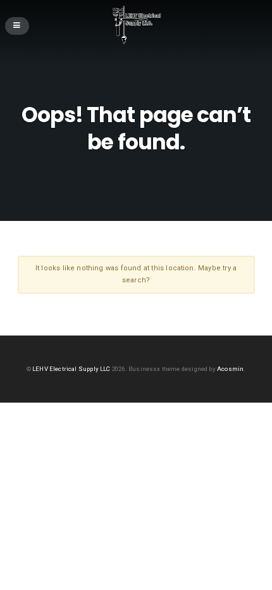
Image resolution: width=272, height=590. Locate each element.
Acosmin (230, 368)
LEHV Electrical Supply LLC (71, 368)
